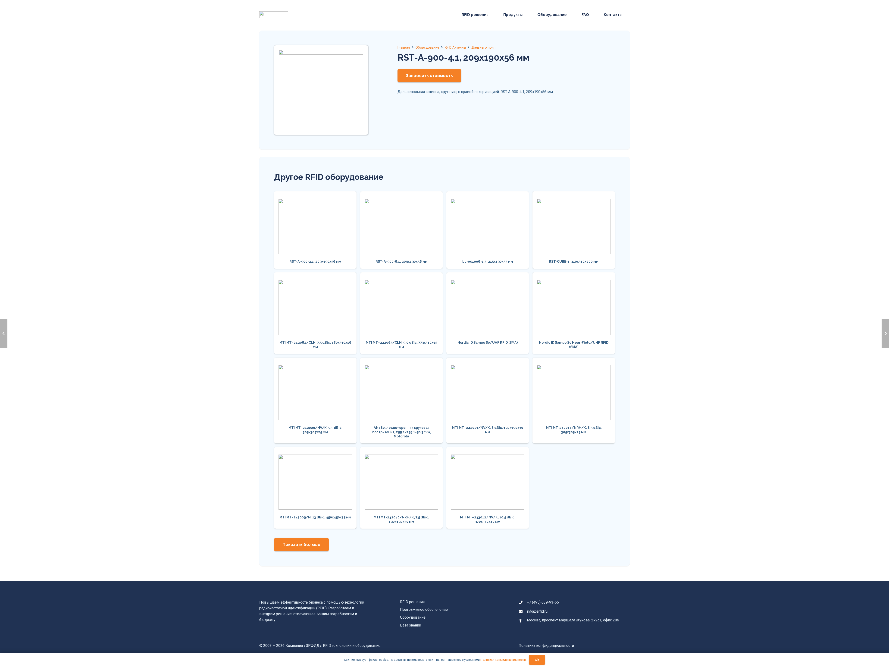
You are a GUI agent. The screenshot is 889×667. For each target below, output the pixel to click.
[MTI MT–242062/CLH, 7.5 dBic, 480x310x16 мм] (315, 313)
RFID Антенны (455, 48)
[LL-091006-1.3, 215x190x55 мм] (487, 229)
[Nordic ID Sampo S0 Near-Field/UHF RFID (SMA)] (573, 313)
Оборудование (427, 48)
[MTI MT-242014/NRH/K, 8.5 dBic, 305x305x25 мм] (573, 400)
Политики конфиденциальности (503, 659)
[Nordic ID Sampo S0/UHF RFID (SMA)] (487, 313)
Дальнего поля (483, 48)
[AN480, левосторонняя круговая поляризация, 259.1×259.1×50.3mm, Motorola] (401, 400)
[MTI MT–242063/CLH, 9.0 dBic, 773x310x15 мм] (401, 313)
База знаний (410, 625)
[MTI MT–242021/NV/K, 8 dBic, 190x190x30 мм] (487, 400)
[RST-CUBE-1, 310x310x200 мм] (573, 229)
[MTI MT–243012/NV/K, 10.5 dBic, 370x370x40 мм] (487, 488)
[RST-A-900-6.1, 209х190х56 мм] (401, 229)
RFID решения (412, 602)
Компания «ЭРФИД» (303, 645)
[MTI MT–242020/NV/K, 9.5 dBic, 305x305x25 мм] (315, 400)
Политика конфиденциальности (546, 645)
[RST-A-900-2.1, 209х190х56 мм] (315, 229)
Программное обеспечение (424, 609)
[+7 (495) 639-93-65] (523, 602)
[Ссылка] (273, 14)
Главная (404, 48)
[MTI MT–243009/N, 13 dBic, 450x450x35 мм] (315, 488)
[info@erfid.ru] (523, 611)
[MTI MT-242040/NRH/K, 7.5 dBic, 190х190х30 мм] (401, 488)
